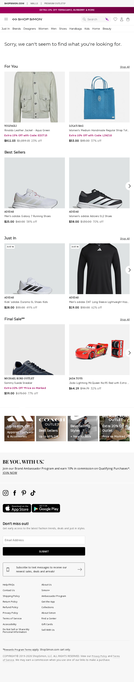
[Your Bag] (128, 20)
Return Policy (10, 601)
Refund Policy (10, 607)
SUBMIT (44, 551)
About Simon (49, 612)
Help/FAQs (9, 584)
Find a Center (49, 618)
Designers (29, 28)
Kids (87, 28)
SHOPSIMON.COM (14, 3)
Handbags (75, 28)
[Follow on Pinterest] (24, 495)
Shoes (63, 28)
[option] (34, 107)
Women (43, 28)
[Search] (96, 19)
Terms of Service (12, 618)
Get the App (48, 601)
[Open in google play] (46, 511)
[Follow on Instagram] (6, 495)
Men (54, 28)
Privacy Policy (10, 612)
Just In (6, 28)
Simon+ (46, 590)
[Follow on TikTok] (33, 495)
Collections (48, 607)
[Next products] (129, 186)
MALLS (34, 3)
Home (96, 28)
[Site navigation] (6, 19)
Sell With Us (48, 629)
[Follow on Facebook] (15, 495)
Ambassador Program (54, 596)
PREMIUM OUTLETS (55, 3)
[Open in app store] (17, 511)
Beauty (107, 28)
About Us (47, 584)
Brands (16, 28)
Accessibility (9, 624)
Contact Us (9, 590)
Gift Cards (47, 624)
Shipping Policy (11, 596)
